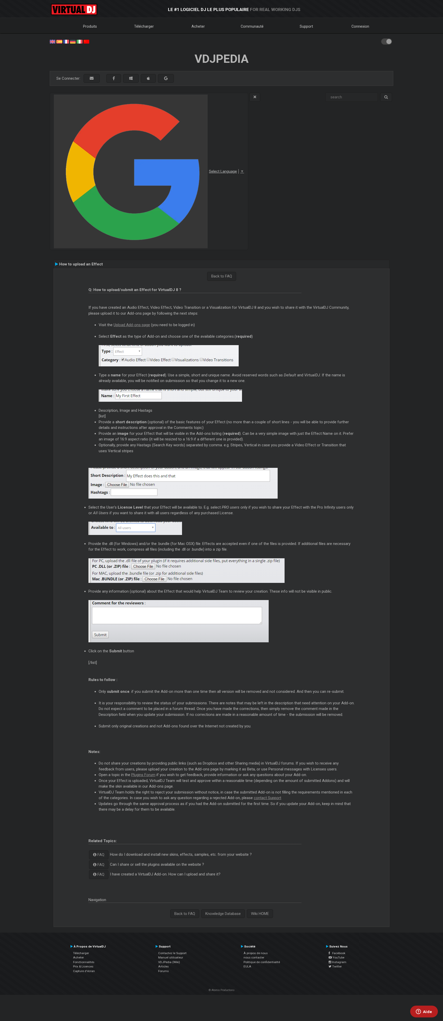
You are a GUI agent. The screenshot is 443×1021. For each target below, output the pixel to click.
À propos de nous (256, 953)
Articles (163, 966)
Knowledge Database (223, 913)
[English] (52, 41)
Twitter (336, 966)
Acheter (198, 26)
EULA (247, 966)
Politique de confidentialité (262, 962)
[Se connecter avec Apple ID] (148, 78)
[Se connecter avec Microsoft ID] (131, 78)
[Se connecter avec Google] (166, 78)
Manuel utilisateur (170, 957)
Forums (163, 971)
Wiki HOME (260, 913)
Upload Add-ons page (132, 325)
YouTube (338, 957)
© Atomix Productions (222, 990)
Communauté (252, 26)
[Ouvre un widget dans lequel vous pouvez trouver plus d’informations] (424, 1012)
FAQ (100, 854)
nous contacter (254, 957)
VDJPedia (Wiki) (169, 962)
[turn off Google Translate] (254, 97)
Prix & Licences (83, 966)
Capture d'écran (84, 971)
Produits (90, 26)
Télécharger (144, 26)
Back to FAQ (221, 276)
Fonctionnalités (83, 962)
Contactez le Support (172, 953)
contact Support (267, 798)
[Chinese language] (86, 41)
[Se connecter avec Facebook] (113, 78)
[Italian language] (79, 41)
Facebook (337, 953)
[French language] (66, 41)
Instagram (338, 962)
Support (306, 26)
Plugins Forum (143, 774)
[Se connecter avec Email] (92, 78)
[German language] (73, 41)
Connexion (360, 26)
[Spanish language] (59, 41)
